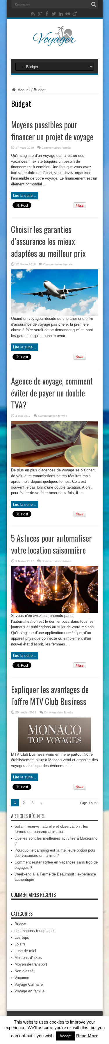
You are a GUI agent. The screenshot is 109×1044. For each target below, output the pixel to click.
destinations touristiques (35, 931)
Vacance (22, 977)
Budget (20, 924)
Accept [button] (66, 1036)
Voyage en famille (29, 991)
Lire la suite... (24, 195)
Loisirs (20, 944)
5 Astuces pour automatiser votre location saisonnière (51, 544)
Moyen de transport (31, 964)
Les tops (22, 937)
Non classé (24, 971)
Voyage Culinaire (29, 984)
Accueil (23, 90)
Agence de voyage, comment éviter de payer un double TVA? (52, 393)
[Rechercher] (94, 4)
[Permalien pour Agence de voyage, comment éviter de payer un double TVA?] (54, 466)
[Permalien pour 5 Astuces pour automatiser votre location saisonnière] (54, 611)
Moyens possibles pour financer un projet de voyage (52, 131)
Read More (87, 1035)
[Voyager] (54, 42)
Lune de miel (25, 951)
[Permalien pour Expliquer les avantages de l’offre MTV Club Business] (54, 750)
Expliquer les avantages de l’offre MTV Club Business (50, 695)
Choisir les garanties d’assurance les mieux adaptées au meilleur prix (48, 241)
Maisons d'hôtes (28, 957)
